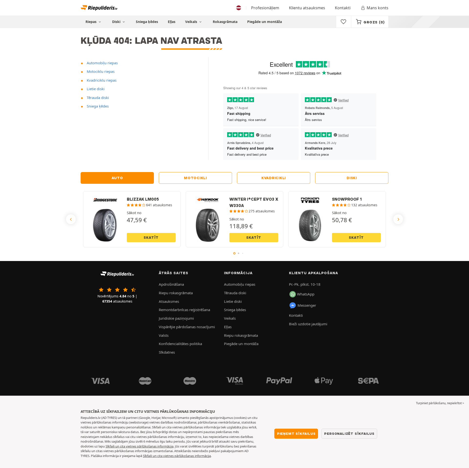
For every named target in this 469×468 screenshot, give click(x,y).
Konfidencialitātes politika (180, 343)
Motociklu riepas (100, 71)
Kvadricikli (273, 178)
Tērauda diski (97, 97)
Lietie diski (95, 88)
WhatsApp (305, 294)
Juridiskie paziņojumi (176, 318)
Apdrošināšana (171, 284)
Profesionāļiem (265, 8)
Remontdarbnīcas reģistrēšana (184, 309)
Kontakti (343, 8)
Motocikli (195, 178)
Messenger (307, 305)
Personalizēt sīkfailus (349, 433)
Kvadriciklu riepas (101, 80)
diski (352, 178)
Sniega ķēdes (147, 21)
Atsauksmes (169, 301)
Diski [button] (116, 21)
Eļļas (171, 21)
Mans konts (377, 8)
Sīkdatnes (167, 352)
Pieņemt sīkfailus (296, 433)
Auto (117, 178)
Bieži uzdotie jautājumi (308, 323)
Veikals (191, 21)
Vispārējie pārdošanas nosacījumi (187, 326)
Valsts (164, 335)
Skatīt (151, 237)
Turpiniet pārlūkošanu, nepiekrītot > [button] (440, 403)
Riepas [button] (91, 21)
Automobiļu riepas (102, 62)
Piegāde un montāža (264, 21)
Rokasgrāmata (225, 21)
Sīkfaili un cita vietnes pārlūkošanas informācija (139, 446)
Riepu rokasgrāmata (176, 292)
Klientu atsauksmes (307, 8)
